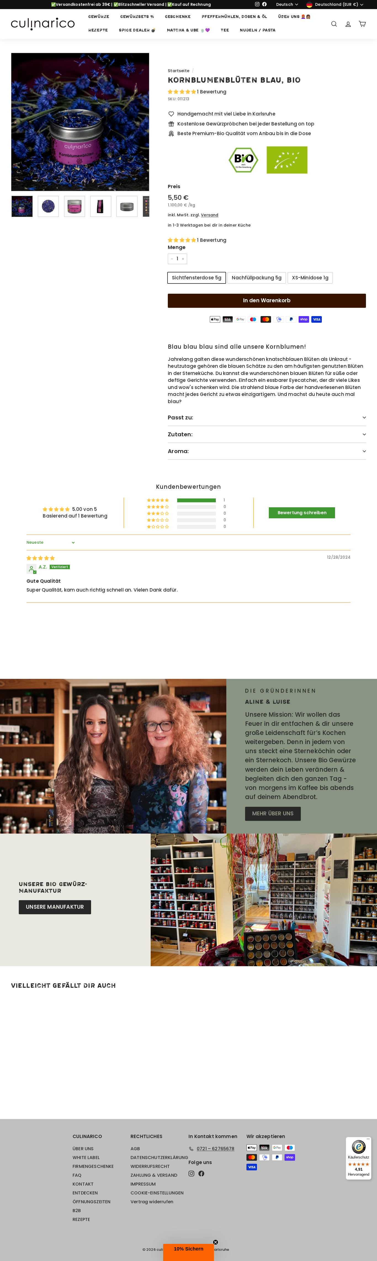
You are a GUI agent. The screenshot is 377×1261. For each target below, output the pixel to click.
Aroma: (178, 451)
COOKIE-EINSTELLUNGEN (157, 1193)
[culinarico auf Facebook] (201, 1173)
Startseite (178, 70)
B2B (77, 1210)
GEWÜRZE (98, 17)
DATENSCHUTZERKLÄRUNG (159, 1157)
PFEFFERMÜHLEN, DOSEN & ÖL (234, 17)
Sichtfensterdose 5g (196, 277)
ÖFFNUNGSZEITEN (91, 1202)
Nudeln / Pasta (258, 30)
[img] (40, 558)
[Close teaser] (215, 1242)
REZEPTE (98, 30)
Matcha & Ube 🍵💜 (188, 30)
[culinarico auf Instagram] (191, 1173)
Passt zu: (180, 417)
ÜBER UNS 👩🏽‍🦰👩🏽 (294, 17)
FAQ (77, 1175)
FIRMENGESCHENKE (93, 1166)
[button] (182, 91)
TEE (225, 30)
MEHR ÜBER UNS (273, 813)
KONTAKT (83, 1184)
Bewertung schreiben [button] (302, 512)
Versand (209, 215)
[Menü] (368, 1140)
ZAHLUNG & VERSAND (154, 1175)
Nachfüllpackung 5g (257, 277)
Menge (176, 247)
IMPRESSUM (143, 1184)
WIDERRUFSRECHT (150, 1166)
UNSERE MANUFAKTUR (55, 907)
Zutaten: (180, 434)
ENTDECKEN (85, 1193)
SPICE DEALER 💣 (137, 30)
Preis (174, 186)
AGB (135, 1149)
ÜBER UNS (83, 1149)
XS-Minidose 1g (310, 277)
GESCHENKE (177, 17)
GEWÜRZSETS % (137, 17)
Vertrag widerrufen (152, 1202)
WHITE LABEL (86, 1157)
